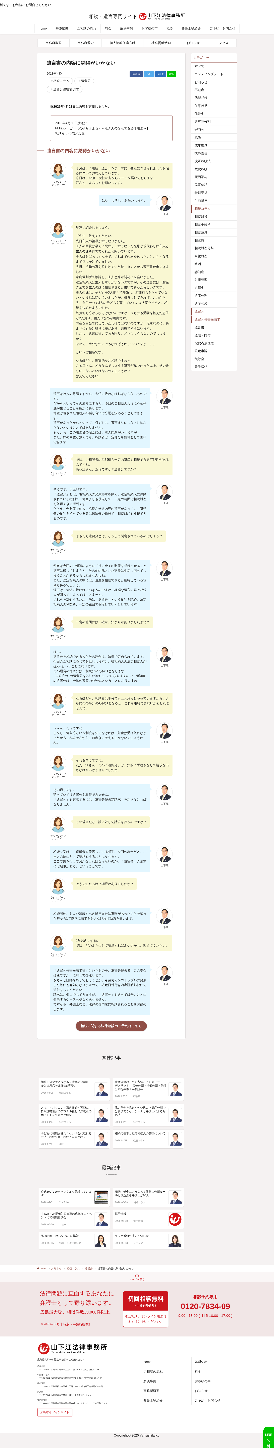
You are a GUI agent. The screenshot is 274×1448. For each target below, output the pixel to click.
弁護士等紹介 (191, 28)
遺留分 (86, 81)
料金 (108, 28)
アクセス (222, 43)
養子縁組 (201, 367)
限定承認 (201, 351)
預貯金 (199, 359)
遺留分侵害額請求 (66, 89)
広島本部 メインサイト (54, 1412)
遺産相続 (201, 303)
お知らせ (193, 43)
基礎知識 (62, 28)
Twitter (149, 74)
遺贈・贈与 (203, 335)
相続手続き (203, 224)
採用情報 (120, 1213)
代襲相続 (201, 97)
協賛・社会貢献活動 (70, 1243)
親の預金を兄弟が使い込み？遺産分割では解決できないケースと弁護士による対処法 (140, 1111)
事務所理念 (86, 43)
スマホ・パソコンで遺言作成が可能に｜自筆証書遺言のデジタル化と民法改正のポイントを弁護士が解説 (66, 1111)
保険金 (199, 113)
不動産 (136, 1096)
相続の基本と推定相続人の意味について (140, 1133)
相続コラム (61, 81)
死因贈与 (201, 177)
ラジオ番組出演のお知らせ (132, 1235)
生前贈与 (201, 200)
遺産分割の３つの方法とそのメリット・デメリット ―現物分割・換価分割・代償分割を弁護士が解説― (140, 1085)
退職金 (199, 287)
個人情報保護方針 (122, 43)
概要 (169, 28)
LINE (171, 74)
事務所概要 (54, 43)
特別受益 (201, 193)
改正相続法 (203, 161)
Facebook (136, 74)
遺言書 (199, 327)
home (43, 28)
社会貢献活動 (161, 43)
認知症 (199, 272)
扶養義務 (201, 153)
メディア (138, 1243)
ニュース (64, 1224)
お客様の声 (150, 28)
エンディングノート (209, 74)
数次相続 (201, 169)
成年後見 (201, 145)
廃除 (61, 1144)
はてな (161, 74)
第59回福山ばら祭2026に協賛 (60, 1235)
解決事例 (126, 28)
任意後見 (201, 106)
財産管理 (201, 280)
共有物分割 (203, 121)
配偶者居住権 (204, 343)
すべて (199, 66)
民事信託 (201, 184)
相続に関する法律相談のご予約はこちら (111, 1026)
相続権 (199, 240)
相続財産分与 (204, 248)
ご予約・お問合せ (222, 28)
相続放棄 (201, 232)
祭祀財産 (201, 256)
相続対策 (201, 216)
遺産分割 (201, 295)
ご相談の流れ (86, 28)
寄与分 (199, 129)
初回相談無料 (146, 1301)
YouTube (64, 1202)
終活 (198, 264)
